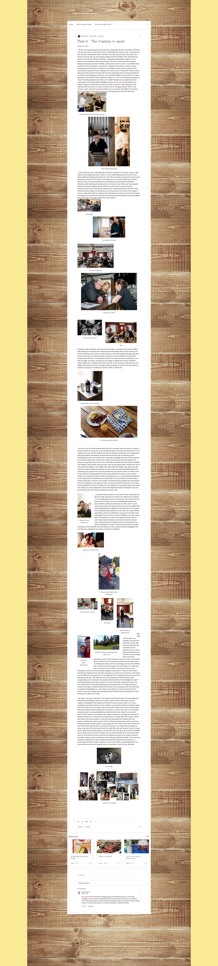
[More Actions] (139, 893)
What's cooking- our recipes (84, 24)
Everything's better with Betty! (79, 857)
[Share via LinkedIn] (86, 821)
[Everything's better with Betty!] (81, 846)
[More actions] (139, 36)
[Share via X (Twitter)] (82, 821)
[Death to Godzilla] (109, 846)
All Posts (71, 24)
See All (147, 836)
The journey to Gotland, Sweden (103, 24)
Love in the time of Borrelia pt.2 (133, 857)
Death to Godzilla (105, 856)
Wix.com (89, 914)
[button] (147, 24)
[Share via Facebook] (78, 821)
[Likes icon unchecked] (83, 906)
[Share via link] (91, 821)
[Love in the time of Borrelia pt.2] (136, 846)
